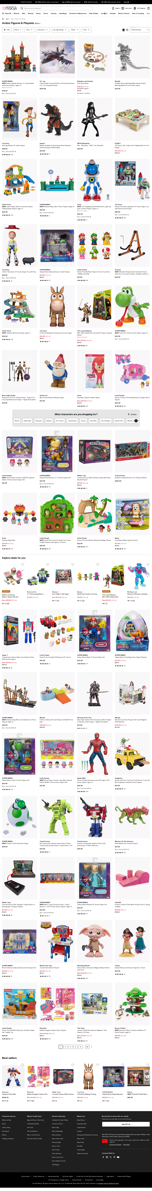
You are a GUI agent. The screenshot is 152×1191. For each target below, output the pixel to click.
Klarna (4, 1124)
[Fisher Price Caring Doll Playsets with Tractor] (57, 630)
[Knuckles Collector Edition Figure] (94, 371)
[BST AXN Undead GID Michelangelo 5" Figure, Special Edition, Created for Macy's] (113, 576)
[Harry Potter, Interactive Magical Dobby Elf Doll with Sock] (94, 941)
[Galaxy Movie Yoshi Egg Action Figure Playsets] (132, 630)
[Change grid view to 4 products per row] (123, 30)
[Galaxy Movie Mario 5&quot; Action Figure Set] (94, 630)
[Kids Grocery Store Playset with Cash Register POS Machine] (132, 693)
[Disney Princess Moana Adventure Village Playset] (94, 514)
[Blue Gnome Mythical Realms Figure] (57, 371)
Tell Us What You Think (58, 1161)
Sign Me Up (126, 1124)
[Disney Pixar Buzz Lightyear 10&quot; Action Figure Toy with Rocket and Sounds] (132, 180)
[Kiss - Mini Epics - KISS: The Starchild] (94, 119)
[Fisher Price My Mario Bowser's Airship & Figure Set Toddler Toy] (19, 1004)
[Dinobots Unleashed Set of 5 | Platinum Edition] (132, 451)
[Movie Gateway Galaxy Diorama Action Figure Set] (19, 941)
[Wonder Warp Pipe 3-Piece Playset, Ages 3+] (57, 180)
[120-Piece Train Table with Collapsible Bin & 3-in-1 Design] (132, 119)
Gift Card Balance (32, 1131)
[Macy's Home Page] (9, 8)
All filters (134, 414)
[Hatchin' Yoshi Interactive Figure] (19, 817)
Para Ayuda (5, 1131)
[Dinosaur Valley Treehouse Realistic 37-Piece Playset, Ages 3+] (132, 1004)
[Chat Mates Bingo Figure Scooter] (132, 514)
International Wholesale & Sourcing (87, 1135)
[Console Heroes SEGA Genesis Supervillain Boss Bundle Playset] (94, 451)
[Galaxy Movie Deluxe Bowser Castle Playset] (57, 245)
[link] (19, 87)
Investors (79, 1131)
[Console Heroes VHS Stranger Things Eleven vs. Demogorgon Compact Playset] (19, 878)
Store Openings (56, 1153)
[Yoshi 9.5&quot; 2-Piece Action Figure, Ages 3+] (132, 306)
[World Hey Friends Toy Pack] (88, 576)
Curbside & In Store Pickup (60, 1120)
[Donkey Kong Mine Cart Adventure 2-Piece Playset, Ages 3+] (19, 693)
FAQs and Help (6, 1120)
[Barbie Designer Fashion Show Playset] (57, 1004)
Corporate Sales (81, 1124)
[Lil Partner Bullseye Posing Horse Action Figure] (57, 306)
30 (87, 1047)
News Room (80, 1142)
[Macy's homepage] (3, 19)
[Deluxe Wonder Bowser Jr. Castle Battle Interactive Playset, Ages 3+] (19, 57)
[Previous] (4, 57)
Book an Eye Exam (57, 1157)
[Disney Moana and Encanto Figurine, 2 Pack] (132, 941)
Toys (7, 19)
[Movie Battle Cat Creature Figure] (132, 817)
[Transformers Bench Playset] (57, 941)
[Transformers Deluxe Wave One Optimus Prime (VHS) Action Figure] (19, 630)
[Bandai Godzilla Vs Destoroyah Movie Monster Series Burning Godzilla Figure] (57, 119)
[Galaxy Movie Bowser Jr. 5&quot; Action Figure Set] (57, 451)
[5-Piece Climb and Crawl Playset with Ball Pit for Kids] (57, 693)
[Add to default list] (22, 564)
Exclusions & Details (115, 1144)
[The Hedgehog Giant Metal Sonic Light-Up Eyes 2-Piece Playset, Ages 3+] (94, 180)
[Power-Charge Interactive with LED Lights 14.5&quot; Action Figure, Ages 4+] (94, 754)
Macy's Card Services (33, 1135)
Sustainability (81, 1150)
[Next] (35, 57)
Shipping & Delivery (8, 1138)
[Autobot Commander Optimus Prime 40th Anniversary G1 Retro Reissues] (94, 817)
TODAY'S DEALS (26, 2)
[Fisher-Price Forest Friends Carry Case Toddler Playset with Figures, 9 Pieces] (57, 514)
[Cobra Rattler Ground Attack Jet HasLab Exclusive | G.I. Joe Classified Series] (57, 57)
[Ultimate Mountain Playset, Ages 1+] (19, 306)
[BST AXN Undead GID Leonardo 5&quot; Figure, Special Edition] (94, 306)
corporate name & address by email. (108, 1183)
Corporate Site (81, 1127)
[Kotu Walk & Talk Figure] (63, 576)
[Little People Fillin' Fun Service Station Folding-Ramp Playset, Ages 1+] (19, 180)
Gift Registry (55, 1164)
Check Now (126, 1144)
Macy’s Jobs (80, 1138)
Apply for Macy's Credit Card (35, 1120)
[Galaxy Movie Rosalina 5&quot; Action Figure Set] (94, 878)
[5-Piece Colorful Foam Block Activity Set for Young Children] (132, 878)
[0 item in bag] (148, 8)
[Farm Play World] (94, 57)
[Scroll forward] (136, 420)
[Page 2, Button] (91, 1047)
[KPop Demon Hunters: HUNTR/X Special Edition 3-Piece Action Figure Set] (19, 451)
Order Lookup (6, 1127)
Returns (4, 1135)
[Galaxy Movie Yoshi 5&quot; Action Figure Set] (19, 754)
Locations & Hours (57, 1124)
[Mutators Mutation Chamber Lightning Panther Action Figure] (138, 576)
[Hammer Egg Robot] (19, 514)
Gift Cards (30, 1127)
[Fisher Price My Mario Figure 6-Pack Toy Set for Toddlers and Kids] (94, 245)
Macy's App (55, 1127)
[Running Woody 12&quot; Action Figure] (19, 119)
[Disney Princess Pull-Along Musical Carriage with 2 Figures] (132, 371)
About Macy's (81, 1120)
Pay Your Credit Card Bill (34, 1138)
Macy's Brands (56, 1135)
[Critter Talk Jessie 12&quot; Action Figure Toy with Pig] (19, 245)
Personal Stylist (56, 1142)
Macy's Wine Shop (57, 1138)
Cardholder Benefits (33, 1124)
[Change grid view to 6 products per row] (127, 30)
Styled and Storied (82, 1153)
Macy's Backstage (57, 1131)
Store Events (55, 1150)
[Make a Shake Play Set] (13, 576)
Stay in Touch (56, 1146)
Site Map (79, 1146)
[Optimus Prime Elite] (13, 1076)
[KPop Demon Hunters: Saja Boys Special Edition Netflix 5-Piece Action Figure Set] (57, 754)
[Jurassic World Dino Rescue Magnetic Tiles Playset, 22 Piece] (94, 1004)
